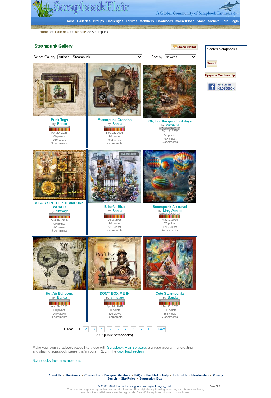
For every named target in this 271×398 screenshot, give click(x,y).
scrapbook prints (158, 392)
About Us (55, 375)
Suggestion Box (150, 378)
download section (130, 351)
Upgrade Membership (220, 75)
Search (112, 378)
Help (165, 375)
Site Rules (128, 378)
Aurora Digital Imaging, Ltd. (154, 386)
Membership (200, 375)
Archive (213, 21)
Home (70, 21)
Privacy (218, 375)
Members (147, 21)
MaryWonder (172, 211)
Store (201, 21)
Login (235, 21)
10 (149, 329)
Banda (62, 124)
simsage (62, 211)
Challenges (114, 21)
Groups (98, 21)
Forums (131, 21)
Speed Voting (187, 46)
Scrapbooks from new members (57, 361)
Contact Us (92, 375)
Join (225, 21)
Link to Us (180, 375)
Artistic (80, 32)
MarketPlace (185, 21)
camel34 (172, 125)
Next (161, 329)
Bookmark (73, 375)
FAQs (138, 375)
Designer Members (117, 375)
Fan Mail (152, 375)
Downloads (164, 21)
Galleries (84, 21)
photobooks (182, 392)
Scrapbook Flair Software (126, 347)
